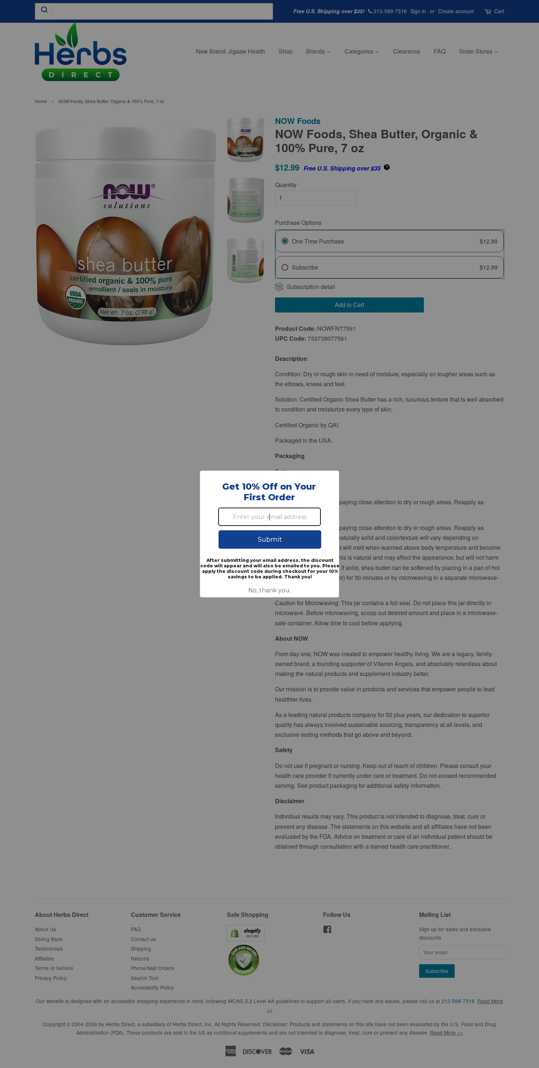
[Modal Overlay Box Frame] (269, 534)
